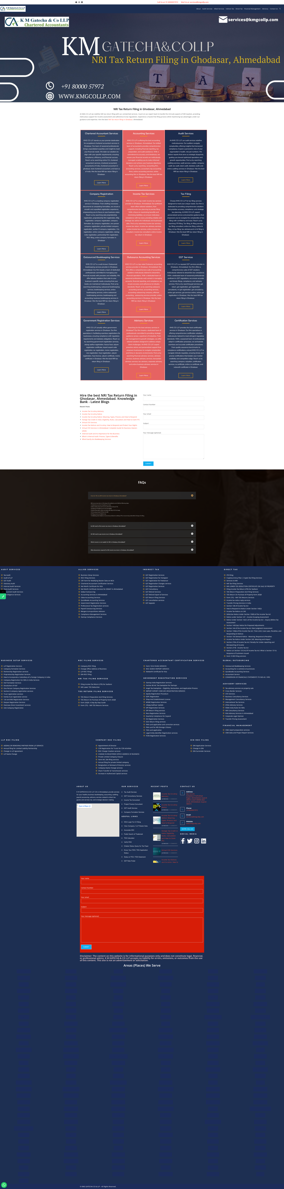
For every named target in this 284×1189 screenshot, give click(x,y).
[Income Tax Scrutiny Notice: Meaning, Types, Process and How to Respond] (157, 820)
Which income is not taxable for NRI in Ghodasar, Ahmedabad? (108, 542)
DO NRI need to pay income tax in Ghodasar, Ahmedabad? (106, 534)
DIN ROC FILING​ (199, 740)
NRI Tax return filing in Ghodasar (120, 119)
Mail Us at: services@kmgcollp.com (195, 2)
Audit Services (10, 569)
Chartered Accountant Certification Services (173, 660)
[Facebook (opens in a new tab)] (76, 2)
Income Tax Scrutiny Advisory (93, 411)
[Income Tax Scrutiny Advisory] (157, 796)
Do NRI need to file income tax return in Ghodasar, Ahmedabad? (108, 526)
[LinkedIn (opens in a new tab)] (82, 2)
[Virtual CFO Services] (157, 851)
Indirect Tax (151, 569)
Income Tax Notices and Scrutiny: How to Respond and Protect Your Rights (109, 425)
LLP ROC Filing (10, 740)
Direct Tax (231, 569)
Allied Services (88, 569)
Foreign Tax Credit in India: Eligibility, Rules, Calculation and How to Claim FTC (111, 420)
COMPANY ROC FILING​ (108, 740)
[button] (142, 495)
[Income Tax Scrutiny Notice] (157, 807)
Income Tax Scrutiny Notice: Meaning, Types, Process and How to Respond (109, 417)
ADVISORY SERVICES (235, 684)
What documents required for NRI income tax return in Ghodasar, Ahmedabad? (112, 550)
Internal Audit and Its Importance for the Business (100, 434)
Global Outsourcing (236, 660)
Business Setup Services (17, 660)
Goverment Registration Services (165, 678)
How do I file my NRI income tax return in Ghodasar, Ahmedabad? (108, 496)
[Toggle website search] (280, 8)
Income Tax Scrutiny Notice (92, 414)
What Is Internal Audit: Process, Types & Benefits (100, 436)
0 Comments (173, 799)
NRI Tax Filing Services (93, 679)
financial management (237, 725)
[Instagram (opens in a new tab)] (79, 2)
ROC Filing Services (91, 660)
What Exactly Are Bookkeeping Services (96, 439)
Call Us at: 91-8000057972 (167, 2)
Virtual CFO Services (89, 422)
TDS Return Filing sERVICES (95, 691)
